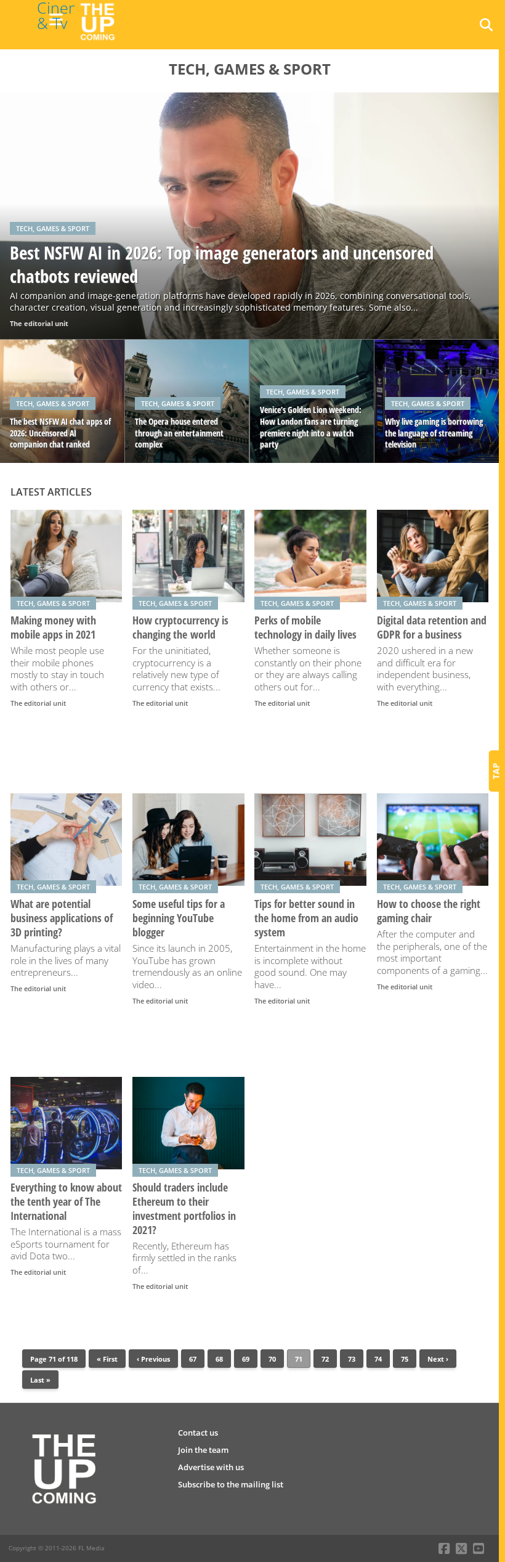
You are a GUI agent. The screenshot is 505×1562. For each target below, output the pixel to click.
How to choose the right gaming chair (428, 911)
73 (351, 1359)
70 (272, 1359)
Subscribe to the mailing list (230, 1484)
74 (378, 1359)
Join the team (203, 1449)
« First (107, 1359)
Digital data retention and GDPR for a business (432, 627)
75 (404, 1359)
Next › (437, 1359)
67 (192, 1359)
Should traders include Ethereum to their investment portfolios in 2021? (184, 1208)
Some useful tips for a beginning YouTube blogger (178, 918)
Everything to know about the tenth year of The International (66, 1201)
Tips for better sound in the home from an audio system (306, 918)
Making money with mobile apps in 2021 (53, 627)
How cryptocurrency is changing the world (180, 627)
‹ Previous (153, 1359)
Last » (40, 1379)
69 (245, 1359)
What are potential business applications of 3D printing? (61, 918)
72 (325, 1359)
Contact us (198, 1432)
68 (219, 1359)
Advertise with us (211, 1467)
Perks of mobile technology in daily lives (305, 627)
